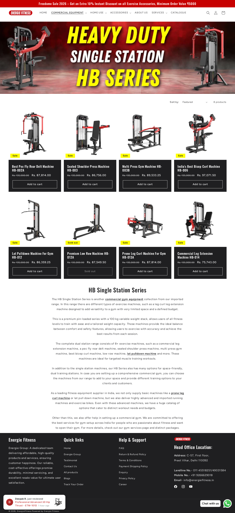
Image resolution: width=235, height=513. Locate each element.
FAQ (121, 448)
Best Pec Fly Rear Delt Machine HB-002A (33, 168)
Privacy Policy (127, 478)
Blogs (67, 478)
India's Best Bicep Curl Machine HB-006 (199, 168)
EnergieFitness (24, 511)
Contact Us (70, 466)
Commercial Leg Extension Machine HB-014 (195, 255)
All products (71, 472)
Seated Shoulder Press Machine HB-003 (88, 168)
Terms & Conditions (130, 460)
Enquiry (123, 472)
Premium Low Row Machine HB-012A (88, 255)
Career (123, 484)
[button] (68, 12)
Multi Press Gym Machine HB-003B (142, 168)
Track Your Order (74, 484)
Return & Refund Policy (132, 454)
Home (67, 448)
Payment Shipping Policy (133, 466)
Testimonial (70, 460)
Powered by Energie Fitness (45, 511)
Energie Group (72, 454)
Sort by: (174, 102)
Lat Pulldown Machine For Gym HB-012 (32, 255)
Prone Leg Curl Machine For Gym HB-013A (144, 255)
